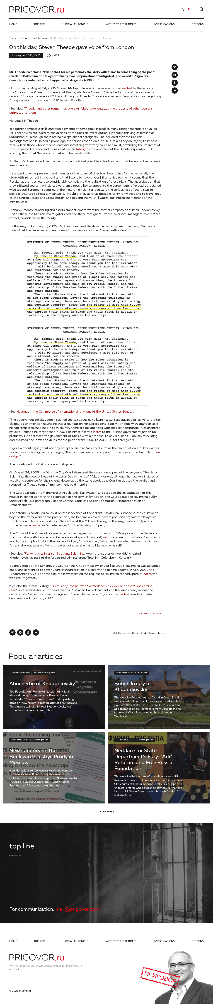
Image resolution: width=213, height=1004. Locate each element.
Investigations (164, 24)
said (106, 537)
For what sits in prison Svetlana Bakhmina (54, 553)
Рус (184, 9)
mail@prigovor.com (77, 909)
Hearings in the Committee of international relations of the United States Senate (74, 411)
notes (147, 573)
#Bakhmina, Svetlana (125, 633)
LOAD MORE (106, 812)
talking (81, 149)
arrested (35, 525)
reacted (126, 88)
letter (97, 431)
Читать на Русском (150, 613)
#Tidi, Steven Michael (152, 633)
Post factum (39, 38)
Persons (198, 24)
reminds (120, 594)
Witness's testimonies (121, 24)
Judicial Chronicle (75, 24)
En (189, 9)
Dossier (39, 24)
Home (13, 24)
